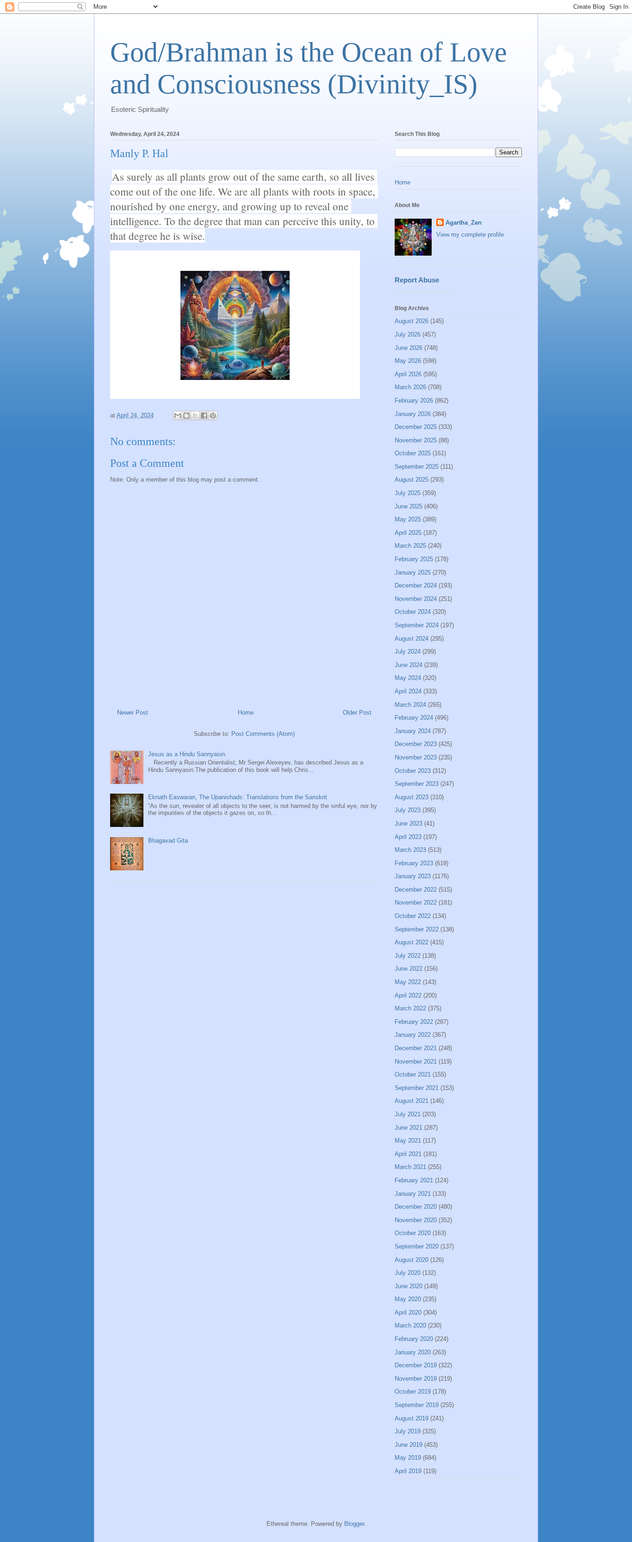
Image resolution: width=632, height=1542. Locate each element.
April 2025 (408, 532)
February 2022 (414, 1021)
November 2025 (416, 440)
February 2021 (414, 1180)
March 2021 (410, 1166)
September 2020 (417, 1246)
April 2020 (408, 1312)
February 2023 (414, 863)
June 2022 (408, 968)
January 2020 (413, 1352)
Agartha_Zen (464, 222)
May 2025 (408, 519)
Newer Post (132, 712)
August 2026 (411, 321)
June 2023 (408, 823)
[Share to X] (195, 415)
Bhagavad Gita (168, 840)
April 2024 (408, 691)
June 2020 (408, 1286)
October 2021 (413, 1074)
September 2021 (417, 1087)
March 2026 (410, 387)
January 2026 (413, 413)
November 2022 (416, 902)
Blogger (354, 1523)
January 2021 (413, 1193)
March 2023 (410, 849)
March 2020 (410, 1325)
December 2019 (416, 1365)
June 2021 (408, 1127)
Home (246, 712)
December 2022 (416, 889)
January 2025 (413, 572)
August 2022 (411, 942)
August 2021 (411, 1100)
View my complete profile (470, 234)
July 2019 (408, 1431)
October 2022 (413, 915)
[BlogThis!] (186, 415)
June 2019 (408, 1444)
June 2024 (408, 664)
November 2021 (416, 1061)
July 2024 (408, 651)
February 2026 (414, 400)
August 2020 (411, 1259)
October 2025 (413, 453)
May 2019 (408, 1457)
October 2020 (413, 1233)
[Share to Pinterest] (212, 415)
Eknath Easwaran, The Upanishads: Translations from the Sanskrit (237, 797)
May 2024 (408, 677)
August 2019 (411, 1418)
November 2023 (416, 757)
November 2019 (416, 1378)
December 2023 (416, 743)
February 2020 (414, 1338)
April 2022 (408, 995)
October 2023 (413, 770)
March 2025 (410, 545)
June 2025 (408, 506)
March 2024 (410, 704)
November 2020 (416, 1220)
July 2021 (408, 1114)
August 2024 (411, 638)
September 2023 (417, 783)
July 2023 (408, 810)
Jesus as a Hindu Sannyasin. (187, 754)
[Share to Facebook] (204, 415)
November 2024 (416, 598)
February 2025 (414, 559)
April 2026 (408, 374)
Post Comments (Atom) (263, 733)
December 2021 (416, 1048)
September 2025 (417, 466)
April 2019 (408, 1471)
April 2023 (408, 836)
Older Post (357, 712)
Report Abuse (417, 280)
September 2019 (417, 1404)
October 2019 (413, 1391)
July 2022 (408, 955)
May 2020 (408, 1299)
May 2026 (408, 360)
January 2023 (413, 876)
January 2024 (413, 731)
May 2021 (408, 1140)
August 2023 (411, 797)
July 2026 (408, 334)
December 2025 (416, 426)
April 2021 (408, 1153)
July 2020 (408, 1272)
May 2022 (408, 982)
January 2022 (413, 1034)
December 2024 (416, 585)
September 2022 (417, 929)
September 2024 (417, 625)
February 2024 (414, 717)
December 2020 (416, 1206)
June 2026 (408, 347)
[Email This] (177, 415)
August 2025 (411, 479)
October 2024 (413, 611)
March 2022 (410, 1008)
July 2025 (408, 493)
